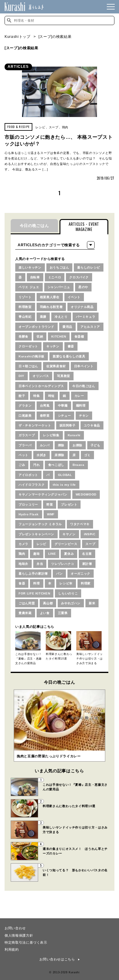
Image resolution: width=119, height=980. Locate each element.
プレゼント (69, 504)
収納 (40, 336)
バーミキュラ (86, 316)
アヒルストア (90, 326)
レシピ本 (66, 583)
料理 (36, 583)
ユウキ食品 (92, 425)
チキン (84, 415)
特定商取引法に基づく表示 (26, 942)
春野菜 (45, 415)
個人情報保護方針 (19, 935)
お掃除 (77, 445)
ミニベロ (54, 277)
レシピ (40, 127)
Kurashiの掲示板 (32, 356)
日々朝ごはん (28, 366)
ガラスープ (27, 435)
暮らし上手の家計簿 (33, 573)
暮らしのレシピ (88, 267)
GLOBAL (65, 475)
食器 (22, 583)
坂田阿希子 (68, 425)
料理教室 (25, 307)
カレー (79, 395)
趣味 (36, 553)
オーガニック (80, 573)
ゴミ (87, 455)
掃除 (61, 445)
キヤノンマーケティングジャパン (43, 494)
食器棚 (79, 336)
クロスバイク (79, 277)
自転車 (35, 277)
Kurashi (74, 435)
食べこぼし (56, 464)
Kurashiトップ (18, 37)
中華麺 (63, 405)
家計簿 (87, 563)
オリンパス (41, 376)
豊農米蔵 (25, 613)
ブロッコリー (28, 504)
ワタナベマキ (80, 524)
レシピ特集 (51, 435)
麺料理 (81, 405)
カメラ (23, 544)
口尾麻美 (25, 415)
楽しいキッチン (30, 267)
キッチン (53, 346)
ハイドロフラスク (32, 484)
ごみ (22, 464)
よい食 (45, 613)
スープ (54, 127)
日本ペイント (84, 366)
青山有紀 (25, 316)
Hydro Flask (29, 514)
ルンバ (45, 445)
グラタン (25, 405)
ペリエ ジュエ (29, 287)
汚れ (36, 464)
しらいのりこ (68, 593)
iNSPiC (90, 534)
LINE (52, 553)
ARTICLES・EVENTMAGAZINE (84, 226)
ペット (23, 455)
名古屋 (87, 553)
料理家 (86, 583)
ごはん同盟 (27, 603)
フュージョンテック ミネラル (40, 524)
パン (59, 573)
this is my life (64, 484)
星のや (83, 287)
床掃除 (59, 455)
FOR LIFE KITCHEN (34, 593)
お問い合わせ (15, 927)
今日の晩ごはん (34, 225)
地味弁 (23, 563)
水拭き (41, 455)
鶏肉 (65, 127)
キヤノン (69, 534)
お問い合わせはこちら (57, 959)
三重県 (63, 613)
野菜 (49, 504)
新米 (92, 603)
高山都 (48, 603)
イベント (74, 297)
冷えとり (61, 316)
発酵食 (23, 336)
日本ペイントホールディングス (41, 386)
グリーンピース (66, 544)
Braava (79, 464)
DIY (21, 376)
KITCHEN (58, 336)
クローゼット (28, 346)
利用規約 (12, 949)
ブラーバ (25, 445)
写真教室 (63, 376)
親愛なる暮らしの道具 (69, 356)
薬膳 (43, 316)
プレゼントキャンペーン (36, 534)
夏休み (69, 553)
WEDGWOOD (86, 494)
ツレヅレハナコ (62, 563)
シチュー (64, 415)
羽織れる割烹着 (51, 307)
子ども (95, 445)
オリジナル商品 (82, 307)
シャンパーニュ (59, 287)
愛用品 (67, 326)
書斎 (71, 346)
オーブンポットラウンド (36, 326)
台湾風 (45, 405)
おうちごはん (59, 267)
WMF (51, 514)
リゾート (25, 297)
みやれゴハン (71, 603)
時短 (51, 395)
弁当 (40, 563)
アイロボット (28, 475)
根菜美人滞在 (50, 297)
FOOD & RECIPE (18, 126)
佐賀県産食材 (56, 366)
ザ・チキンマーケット (35, 425)
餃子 (22, 395)
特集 (36, 395)
